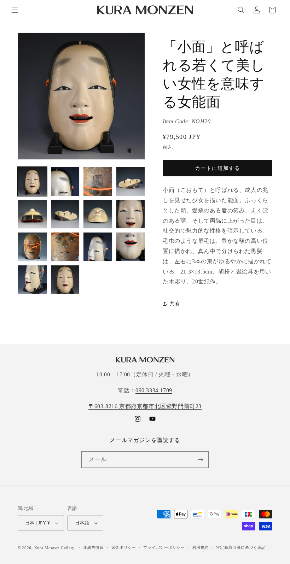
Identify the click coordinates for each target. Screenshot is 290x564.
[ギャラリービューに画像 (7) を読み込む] (97, 214)
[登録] (200, 459)
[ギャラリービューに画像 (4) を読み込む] (130, 181)
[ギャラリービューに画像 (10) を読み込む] (65, 247)
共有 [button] (175, 303)
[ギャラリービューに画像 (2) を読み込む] (65, 181)
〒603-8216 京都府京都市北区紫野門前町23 (145, 406)
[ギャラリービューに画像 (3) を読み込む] (97, 181)
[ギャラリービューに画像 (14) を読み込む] (65, 279)
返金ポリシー (123, 547)
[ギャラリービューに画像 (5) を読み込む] (32, 214)
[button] (15, 10)
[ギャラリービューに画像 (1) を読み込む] (32, 181)
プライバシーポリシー (164, 547)
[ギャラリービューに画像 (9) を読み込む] (32, 247)
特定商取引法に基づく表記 (241, 547)
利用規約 (200, 547)
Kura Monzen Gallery (54, 548)
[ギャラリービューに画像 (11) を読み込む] (97, 247)
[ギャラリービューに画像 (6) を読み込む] (65, 214)
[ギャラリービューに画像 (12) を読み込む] (130, 247)
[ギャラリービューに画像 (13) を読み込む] (32, 279)
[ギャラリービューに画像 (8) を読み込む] (130, 214)
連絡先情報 (93, 547)
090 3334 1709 (153, 390)
